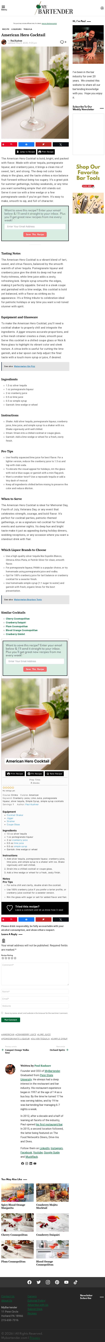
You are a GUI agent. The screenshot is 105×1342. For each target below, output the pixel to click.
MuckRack (31, 1156)
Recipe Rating (7, 955)
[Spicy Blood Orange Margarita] (17, 1192)
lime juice (19, 843)
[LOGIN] (102, 8)
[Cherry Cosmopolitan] (17, 1222)
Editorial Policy (36, 1300)
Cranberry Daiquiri (48, 1234)
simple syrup (20, 846)
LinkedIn (45, 1148)
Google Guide (52, 1152)
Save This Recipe (35, 235)
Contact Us (7, 1296)
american (8, 1035)
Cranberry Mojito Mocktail (47, 1206)
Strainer (11, 821)
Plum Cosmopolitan (13, 1261)
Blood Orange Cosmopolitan (44, 1263)
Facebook (26, 1152)
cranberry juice (20, 840)
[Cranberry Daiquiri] (52, 1222)
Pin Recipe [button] (36, 773)
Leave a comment (24, 910)
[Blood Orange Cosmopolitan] (52, 1249)
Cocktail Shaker (15, 815)
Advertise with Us (38, 1304)
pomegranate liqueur (16, 1039)
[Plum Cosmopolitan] (17, 1249)
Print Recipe (47, 152)
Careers (32, 1296)
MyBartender (52, 1070)
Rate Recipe (55, 773)
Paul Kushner (32, 804)
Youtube (38, 1152)
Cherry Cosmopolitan (14, 1234)
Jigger (10, 818)
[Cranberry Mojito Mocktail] (52, 1192)
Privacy (35, 1337)
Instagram (57, 1148)
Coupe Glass (13, 824)
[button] (4, 787)
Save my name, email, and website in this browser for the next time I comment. (36, 1013)
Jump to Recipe (27, 152)
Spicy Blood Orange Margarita (13, 1206)
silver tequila (41, 1039)
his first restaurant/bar (49, 1124)
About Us (6, 1300)
